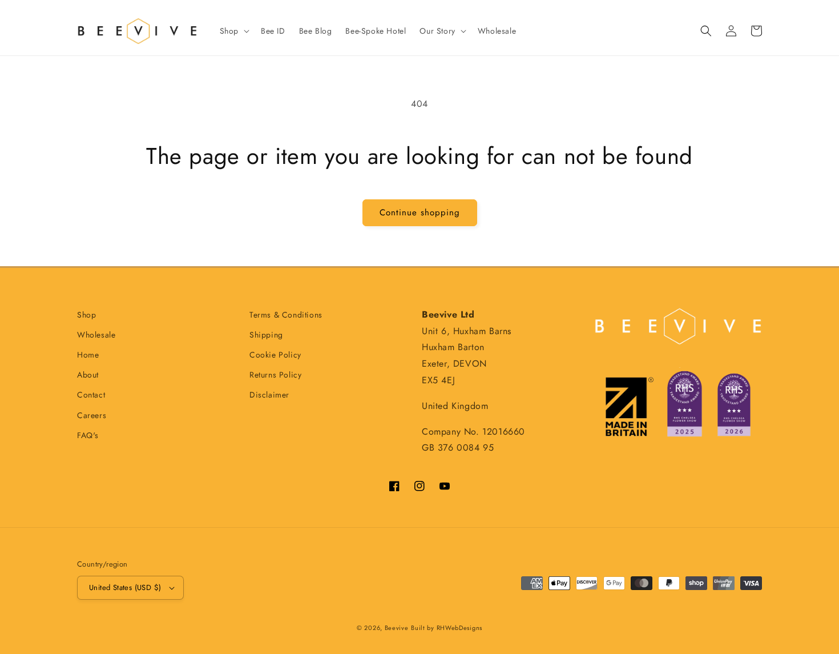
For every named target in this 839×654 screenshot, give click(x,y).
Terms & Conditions (285, 314)
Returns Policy (275, 374)
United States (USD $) (125, 587)
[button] (233, 31)
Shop (229, 31)
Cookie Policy (275, 354)
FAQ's (88, 435)
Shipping (266, 334)
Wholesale (96, 334)
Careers (91, 415)
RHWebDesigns (459, 627)
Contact (91, 394)
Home (88, 354)
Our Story (437, 31)
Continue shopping (420, 212)
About (88, 374)
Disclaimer (269, 394)
